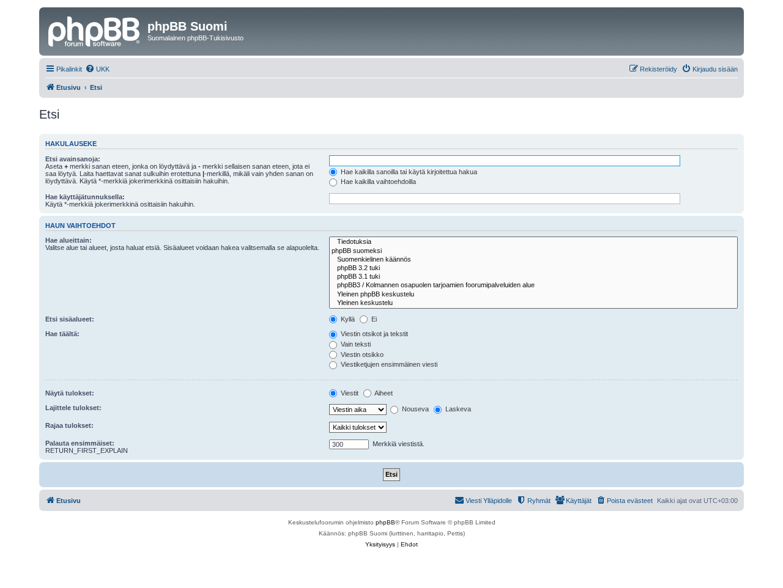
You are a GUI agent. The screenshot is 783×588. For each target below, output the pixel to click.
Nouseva (414, 409)
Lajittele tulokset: (73, 407)
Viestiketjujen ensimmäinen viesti (388, 364)
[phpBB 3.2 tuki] (533, 268)
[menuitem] (97, 69)
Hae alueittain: (68, 240)
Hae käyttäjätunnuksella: (85, 196)
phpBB (385, 522)
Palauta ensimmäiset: (79, 443)
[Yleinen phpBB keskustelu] (533, 294)
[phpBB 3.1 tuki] (533, 277)
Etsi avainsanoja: (72, 159)
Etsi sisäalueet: (69, 319)
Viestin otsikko (361, 354)
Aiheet (383, 393)
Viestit (348, 393)
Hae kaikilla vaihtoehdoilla (377, 181)
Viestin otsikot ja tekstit (373, 333)
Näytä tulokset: (69, 393)
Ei (373, 319)
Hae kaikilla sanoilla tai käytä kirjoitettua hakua (408, 171)
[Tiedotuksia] (533, 242)
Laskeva (457, 409)
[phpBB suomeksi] (533, 251)
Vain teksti (355, 344)
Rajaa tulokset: (69, 425)
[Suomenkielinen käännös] (533, 259)
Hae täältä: (62, 333)
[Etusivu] (94, 30)
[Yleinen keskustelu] (533, 303)
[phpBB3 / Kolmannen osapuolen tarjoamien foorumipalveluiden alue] (533, 285)
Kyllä (347, 319)
